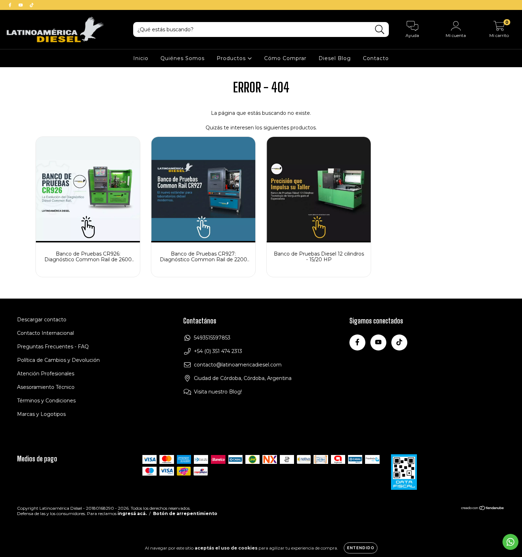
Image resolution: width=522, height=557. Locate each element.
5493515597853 (212, 337)
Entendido (360, 548)
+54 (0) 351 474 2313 (218, 351)
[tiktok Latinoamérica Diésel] (31, 5)
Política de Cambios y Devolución (58, 360)
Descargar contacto (41, 319)
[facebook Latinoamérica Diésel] (10, 5)
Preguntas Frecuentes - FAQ (53, 346)
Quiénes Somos (183, 58)
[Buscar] (379, 29)
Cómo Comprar (285, 58)
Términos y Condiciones (46, 400)
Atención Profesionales (45, 373)
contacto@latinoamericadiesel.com (238, 364)
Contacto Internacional (45, 333)
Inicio (140, 58)
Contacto (376, 58)
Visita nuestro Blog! (218, 392)
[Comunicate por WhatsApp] (510, 542)
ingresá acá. (132, 513)
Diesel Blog (335, 58)
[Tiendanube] (483, 509)
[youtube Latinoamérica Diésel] (21, 5)
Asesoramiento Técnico (46, 387)
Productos (232, 58)
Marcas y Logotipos (41, 414)
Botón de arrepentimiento (185, 513)
